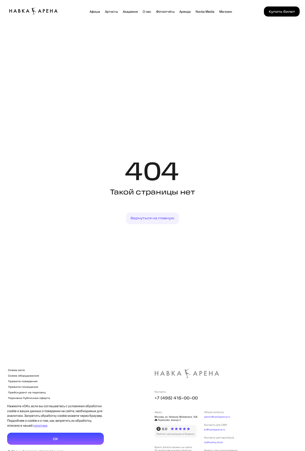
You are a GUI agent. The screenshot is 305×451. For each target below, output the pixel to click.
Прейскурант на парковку (27, 392)
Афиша (95, 11)
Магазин (225, 11)
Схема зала (16, 370)
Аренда (185, 11)
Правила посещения (23, 387)
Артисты (111, 11)
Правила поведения (23, 381)
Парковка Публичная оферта (29, 398)
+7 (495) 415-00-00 (176, 398)
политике (40, 425)
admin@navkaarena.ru (217, 416)
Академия (130, 11)
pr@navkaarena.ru (214, 429)
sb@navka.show (213, 442)
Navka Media (205, 11)
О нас (147, 11)
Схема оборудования (23, 375)
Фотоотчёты (165, 11)
